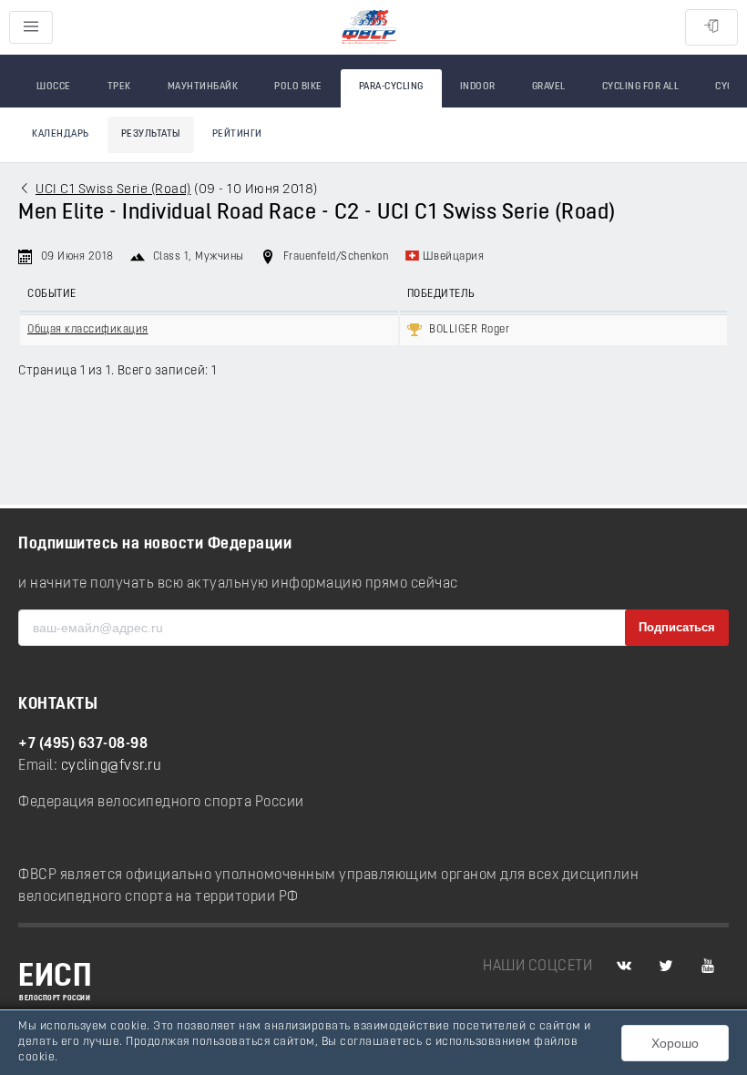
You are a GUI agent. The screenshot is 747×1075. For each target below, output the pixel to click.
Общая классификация (87, 329)
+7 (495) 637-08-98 (83, 744)
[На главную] (369, 28)
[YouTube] (708, 966)
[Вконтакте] (624, 966)
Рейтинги (237, 134)
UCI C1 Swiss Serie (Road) (113, 190)
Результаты (150, 134)
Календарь (60, 134)
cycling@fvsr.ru (111, 766)
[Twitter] (666, 966)
